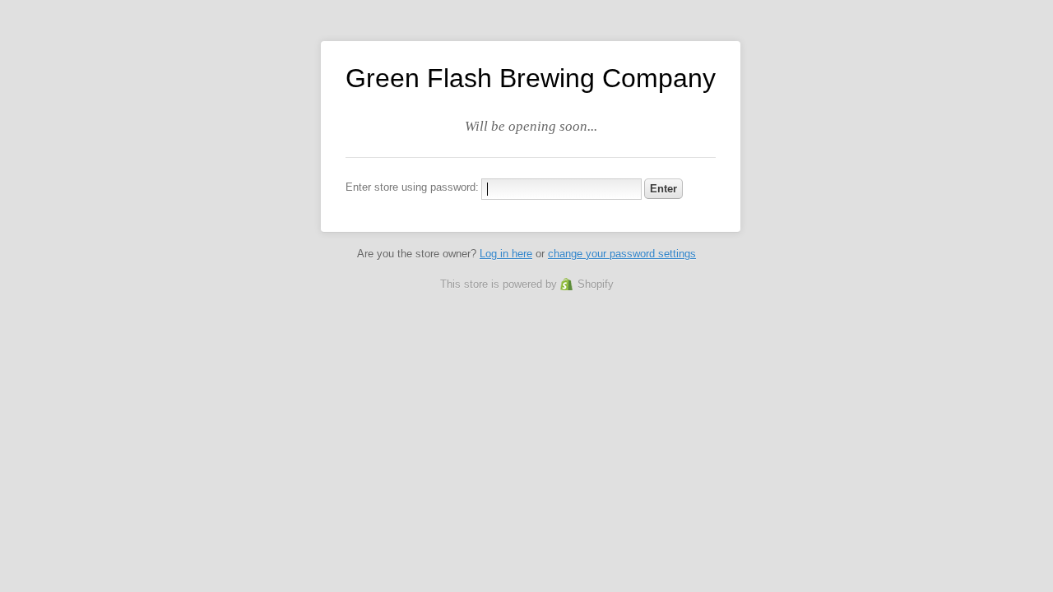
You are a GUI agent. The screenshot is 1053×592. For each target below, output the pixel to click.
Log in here (506, 253)
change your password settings (622, 253)
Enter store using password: (412, 187)
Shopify (596, 284)
